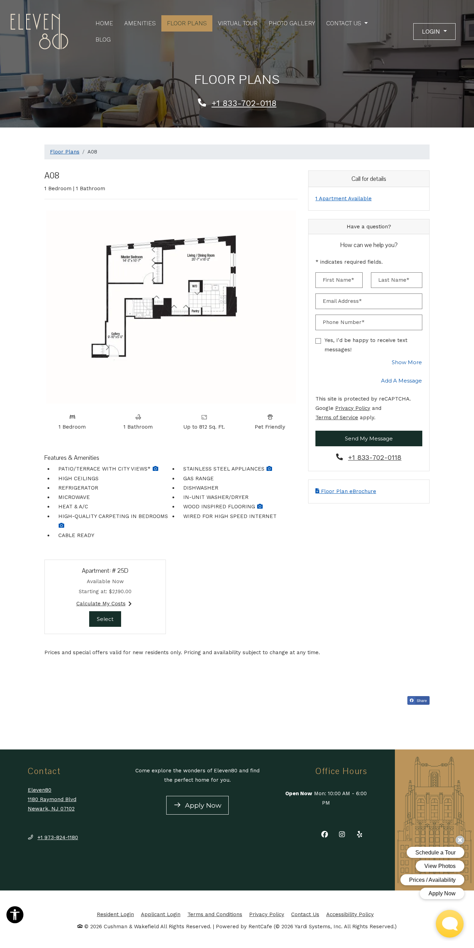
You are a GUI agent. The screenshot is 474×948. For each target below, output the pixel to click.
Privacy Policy (352, 408)
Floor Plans (187, 23)
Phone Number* (344, 322)
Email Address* (342, 301)
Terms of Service (336, 417)
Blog (103, 39)
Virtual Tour (237, 23)
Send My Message (369, 438)
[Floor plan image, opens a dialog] (171, 307)
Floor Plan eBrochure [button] (347, 491)
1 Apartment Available (343, 198)
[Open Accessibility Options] (15, 916)
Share (421, 700)
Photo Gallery (292, 23)
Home (104, 23)
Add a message (401, 380)
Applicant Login (160, 914)
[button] (434, 31)
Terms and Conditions (214, 914)
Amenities (140, 23)
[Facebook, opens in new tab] (324, 835)
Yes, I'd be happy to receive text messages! (365, 345)
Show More (407, 362)
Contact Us (305, 914)
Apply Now (206, 804)
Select (109, 618)
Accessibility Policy (350, 914)
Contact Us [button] (344, 23)
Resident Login (115, 914)
